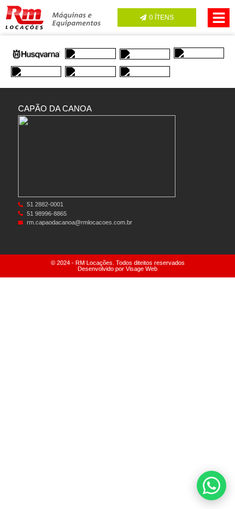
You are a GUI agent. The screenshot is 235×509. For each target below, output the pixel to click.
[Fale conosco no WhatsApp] (211, 485)
